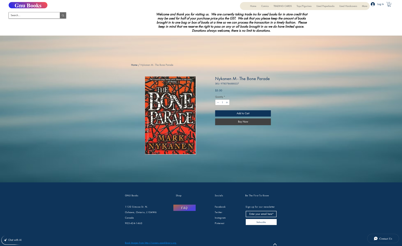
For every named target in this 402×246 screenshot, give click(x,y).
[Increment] (227, 102)
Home (134, 65)
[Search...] (63, 15)
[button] (282, 6)
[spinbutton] (222, 102)
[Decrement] (218, 102)
